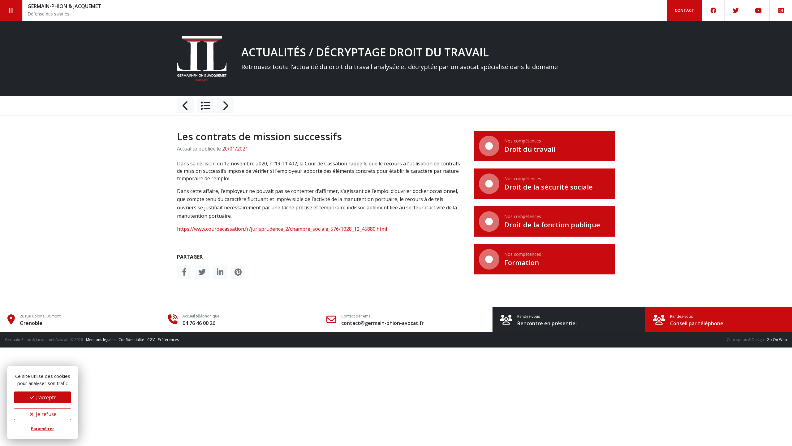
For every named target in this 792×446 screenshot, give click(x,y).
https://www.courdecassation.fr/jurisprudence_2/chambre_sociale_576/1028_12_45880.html (282, 228)
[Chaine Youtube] (758, 10)
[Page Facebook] (713, 10)
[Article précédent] (185, 105)
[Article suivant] (225, 105)
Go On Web (777, 339)
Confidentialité (131, 339)
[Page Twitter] (736, 10)
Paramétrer (42, 428)
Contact (684, 10)
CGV (151, 339)
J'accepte (46, 397)
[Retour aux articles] (205, 105)
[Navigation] (11, 10)
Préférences (168, 339)
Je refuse (46, 414)
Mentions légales (100, 339)
